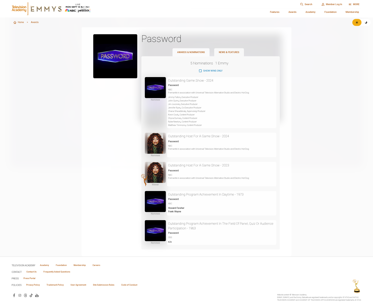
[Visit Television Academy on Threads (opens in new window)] (25, 295)
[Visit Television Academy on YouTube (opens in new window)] (36, 295)
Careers (96, 265)
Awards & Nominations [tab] (191, 52)
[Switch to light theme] (356, 22)
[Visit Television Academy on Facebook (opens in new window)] (14, 295)
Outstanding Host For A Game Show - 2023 (198, 165)
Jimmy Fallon (174, 97)
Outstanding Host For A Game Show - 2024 (198, 136)
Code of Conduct (129, 285)
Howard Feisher (176, 208)
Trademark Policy (55, 285)
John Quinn (173, 101)
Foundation (330, 12)
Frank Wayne (174, 211)
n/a (169, 241)
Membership (352, 12)
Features (274, 12)
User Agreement (78, 285)
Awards (292, 12)
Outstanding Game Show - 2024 (190, 80)
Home (21, 22)
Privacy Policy (33, 285)
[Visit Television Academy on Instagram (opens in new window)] (19, 295)
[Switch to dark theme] (366, 22)
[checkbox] (210, 71)
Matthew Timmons (177, 125)
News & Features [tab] (229, 52)
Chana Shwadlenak (177, 111)
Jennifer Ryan (174, 108)
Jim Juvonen (174, 104)
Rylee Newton (174, 122)
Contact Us (31, 272)
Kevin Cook (173, 115)
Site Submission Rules (103, 285)
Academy (310, 12)
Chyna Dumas (174, 118)
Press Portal (29, 278)
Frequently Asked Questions (56, 272)
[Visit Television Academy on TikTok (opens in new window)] (31, 295)
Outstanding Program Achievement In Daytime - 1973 (205, 194)
